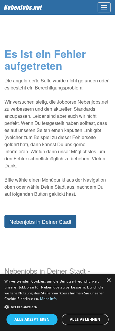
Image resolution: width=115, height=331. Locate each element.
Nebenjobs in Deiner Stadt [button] (40, 221)
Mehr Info (48, 298)
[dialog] (57, 302)
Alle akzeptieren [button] (32, 319)
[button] (57, 306)
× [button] (108, 280)
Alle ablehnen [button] (85, 319)
